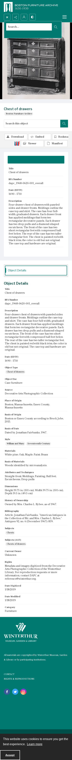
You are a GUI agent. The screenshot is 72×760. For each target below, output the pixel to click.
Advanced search (15, 33)
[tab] (36, 159)
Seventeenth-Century (38, 443)
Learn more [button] (34, 744)
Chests (10, 532)
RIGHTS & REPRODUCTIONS (19, 678)
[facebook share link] (7, 692)
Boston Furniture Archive (19, 113)
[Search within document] (64, 123)
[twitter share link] (15, 692)
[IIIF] (17, 143)
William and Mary (15, 443)
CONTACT (9, 674)
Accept (10, 755)
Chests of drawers (16, 544)
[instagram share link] (23, 692)
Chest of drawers (15, 371)
